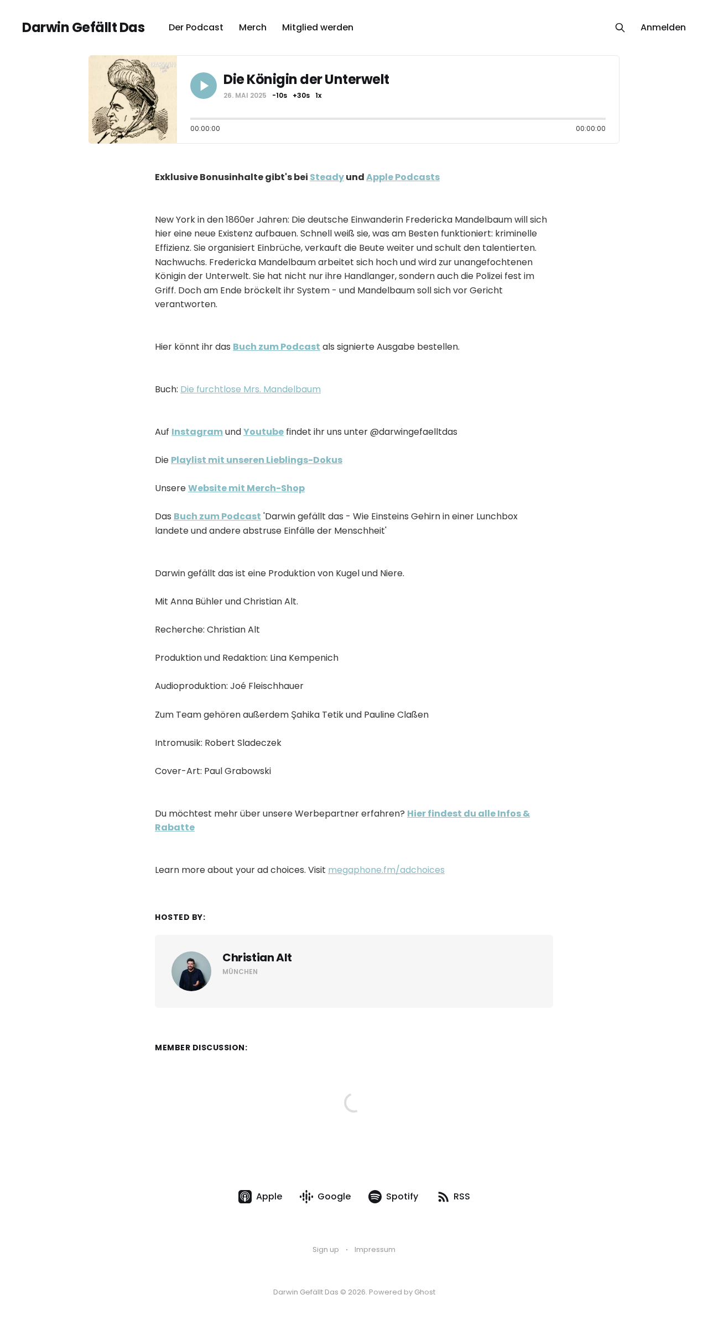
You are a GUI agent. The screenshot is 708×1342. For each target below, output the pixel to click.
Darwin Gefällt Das (83, 27)
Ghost (424, 1292)
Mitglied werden (317, 27)
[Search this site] (620, 27)
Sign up (326, 1249)
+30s (301, 95)
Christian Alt (257, 957)
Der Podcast (196, 27)
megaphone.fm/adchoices (386, 870)
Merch (253, 27)
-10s (279, 95)
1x (318, 95)
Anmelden (663, 27)
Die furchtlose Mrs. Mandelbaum (250, 389)
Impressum (375, 1249)
